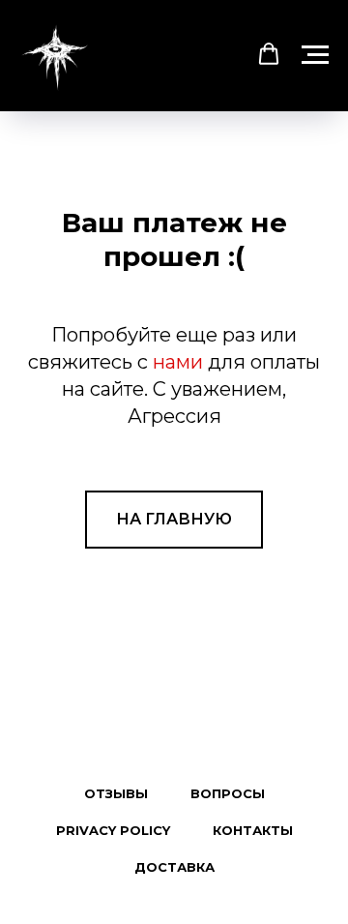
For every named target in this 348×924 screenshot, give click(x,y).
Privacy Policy (113, 830)
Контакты (253, 830)
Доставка (174, 867)
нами (178, 361)
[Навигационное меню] (315, 55)
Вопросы (227, 793)
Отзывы (116, 793)
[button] (268, 54)
